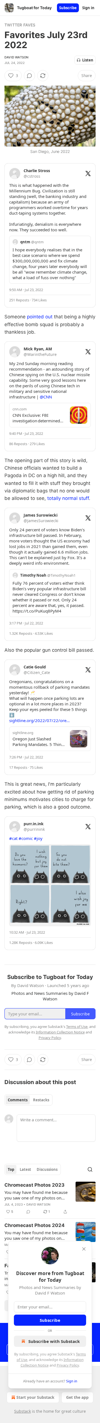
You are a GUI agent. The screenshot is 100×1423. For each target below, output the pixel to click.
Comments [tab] (18, 1099)
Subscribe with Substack (54, 1341)
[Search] (90, 1169)
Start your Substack (35, 1397)
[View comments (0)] (29, 75)
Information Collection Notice (60, 1032)
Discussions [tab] (47, 1169)
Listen (87, 60)
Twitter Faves (20, 25)
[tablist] (28, 1099)
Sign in (88, 7)
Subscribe (68, 7)
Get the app (77, 1397)
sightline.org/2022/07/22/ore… (39, 720)
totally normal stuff (68, 498)
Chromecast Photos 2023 (34, 1185)
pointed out (39, 316)
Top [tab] (11, 1169)
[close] (83, 1248)
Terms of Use (77, 1026)
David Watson (16, 57)
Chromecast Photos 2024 (34, 1225)
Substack (22, 1411)
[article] (50, 1198)
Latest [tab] (25, 1169)
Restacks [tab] (41, 1099)
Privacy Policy (68, 1365)
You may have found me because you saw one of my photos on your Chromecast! (36, 1195)
